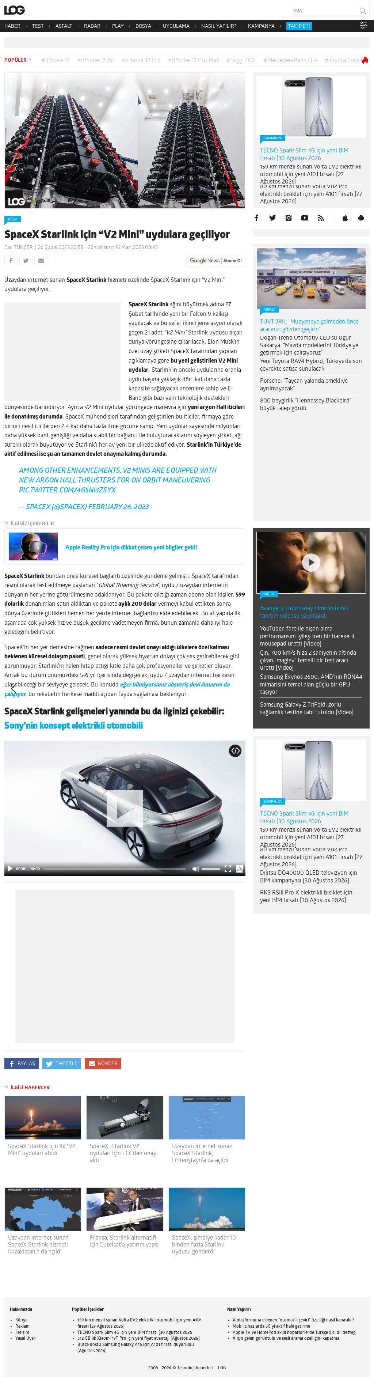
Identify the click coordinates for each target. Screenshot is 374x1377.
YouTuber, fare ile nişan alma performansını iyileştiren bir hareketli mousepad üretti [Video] (307, 636)
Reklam (22, 1326)
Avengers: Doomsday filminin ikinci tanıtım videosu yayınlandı (304, 612)
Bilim (12, 219)
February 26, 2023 (118, 507)
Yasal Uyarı (26, 1338)
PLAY (118, 26)
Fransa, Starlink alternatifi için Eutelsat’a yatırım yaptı (124, 1241)
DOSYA (143, 26)
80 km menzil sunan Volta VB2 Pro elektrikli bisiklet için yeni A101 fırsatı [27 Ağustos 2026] (311, 194)
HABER (12, 26)
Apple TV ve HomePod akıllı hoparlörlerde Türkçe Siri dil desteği (294, 1333)
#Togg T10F (241, 61)
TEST (38, 26)
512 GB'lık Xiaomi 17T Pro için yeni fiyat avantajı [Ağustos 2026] (138, 1338)
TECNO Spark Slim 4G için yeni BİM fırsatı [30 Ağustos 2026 (304, 155)
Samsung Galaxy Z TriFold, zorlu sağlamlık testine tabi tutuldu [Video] (307, 709)
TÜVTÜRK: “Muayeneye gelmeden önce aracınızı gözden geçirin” (309, 326)
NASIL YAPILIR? (218, 26)
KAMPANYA (261, 26)
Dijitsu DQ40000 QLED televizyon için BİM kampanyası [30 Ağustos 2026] (308, 877)
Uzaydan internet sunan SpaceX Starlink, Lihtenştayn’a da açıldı (202, 1154)
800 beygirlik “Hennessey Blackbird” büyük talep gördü (305, 405)
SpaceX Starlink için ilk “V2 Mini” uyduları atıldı (41, 1150)
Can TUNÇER (18, 247)
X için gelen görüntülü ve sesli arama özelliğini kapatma (286, 1338)
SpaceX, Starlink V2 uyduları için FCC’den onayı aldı (124, 1154)
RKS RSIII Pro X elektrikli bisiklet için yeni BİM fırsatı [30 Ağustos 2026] (306, 897)
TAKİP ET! (299, 26)
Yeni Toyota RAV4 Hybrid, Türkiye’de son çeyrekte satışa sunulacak (311, 365)
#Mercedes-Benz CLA (290, 61)
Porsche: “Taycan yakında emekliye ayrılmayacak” (304, 385)
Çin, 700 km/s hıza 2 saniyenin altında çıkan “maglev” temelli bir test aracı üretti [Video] (308, 661)
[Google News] (215, 261)
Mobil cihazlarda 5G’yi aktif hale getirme (271, 1326)
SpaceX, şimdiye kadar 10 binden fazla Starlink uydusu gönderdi (204, 1245)
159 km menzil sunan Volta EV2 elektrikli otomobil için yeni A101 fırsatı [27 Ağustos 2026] (311, 174)
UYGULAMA (176, 26)
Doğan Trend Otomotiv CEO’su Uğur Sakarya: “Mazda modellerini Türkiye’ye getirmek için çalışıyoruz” (309, 345)
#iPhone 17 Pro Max (193, 61)
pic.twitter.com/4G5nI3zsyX (67, 490)
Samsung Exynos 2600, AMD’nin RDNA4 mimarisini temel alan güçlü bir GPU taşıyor (311, 685)
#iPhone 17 (55, 61)
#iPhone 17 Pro (141, 61)
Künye (21, 1320)
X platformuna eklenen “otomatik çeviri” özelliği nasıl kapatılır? (293, 1320)
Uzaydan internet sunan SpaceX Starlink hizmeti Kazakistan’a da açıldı (38, 1245)
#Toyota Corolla (345, 61)
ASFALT (64, 26)
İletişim (22, 1333)
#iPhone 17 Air (95, 61)
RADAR (92, 26)
